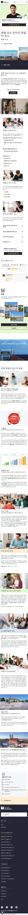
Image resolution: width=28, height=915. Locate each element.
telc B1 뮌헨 (7, 194)
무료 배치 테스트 (11, 478)
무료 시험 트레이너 (5, 873)
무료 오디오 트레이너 (5, 876)
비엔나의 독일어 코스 (5, 842)
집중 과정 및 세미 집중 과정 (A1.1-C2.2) (11, 226)
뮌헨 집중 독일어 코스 (9, 140)
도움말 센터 (3, 827)
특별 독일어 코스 (7, 241)
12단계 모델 (3, 483)
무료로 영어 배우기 (5, 870)
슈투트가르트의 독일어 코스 (7, 850)
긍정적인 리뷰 (12, 525)
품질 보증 (12, 444)
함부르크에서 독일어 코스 (6, 844)
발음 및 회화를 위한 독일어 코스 (10, 231)
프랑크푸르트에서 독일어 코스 (7, 847)
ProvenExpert (15, 434)
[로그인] (17, 2)
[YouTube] (16, 907)
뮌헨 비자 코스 (7, 158)
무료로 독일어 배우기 (5, 867)
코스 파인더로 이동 (13, 24)
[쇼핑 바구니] (14, 2)
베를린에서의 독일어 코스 (6, 836)
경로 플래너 (14, 328)
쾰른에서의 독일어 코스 (6, 853)
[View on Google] (4, 275)
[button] (1, 277)
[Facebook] (2, 907)
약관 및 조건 (3, 891)
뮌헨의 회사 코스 (8, 163)
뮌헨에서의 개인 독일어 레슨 (10, 160)
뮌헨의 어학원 (14, 324)
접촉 (2, 824)
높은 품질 (17, 84)
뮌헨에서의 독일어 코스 (6, 839)
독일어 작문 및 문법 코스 (8, 236)
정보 (2, 899)
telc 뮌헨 (6, 191)
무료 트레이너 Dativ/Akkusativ (7, 878)
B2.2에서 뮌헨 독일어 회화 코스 (11, 151)
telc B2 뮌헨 (7, 196)
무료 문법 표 (3, 881)
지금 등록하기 (13, 92)
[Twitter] (7, 907)
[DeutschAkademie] (5, 2)
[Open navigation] (26, 2)
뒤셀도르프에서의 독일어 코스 (7, 855)
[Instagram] (12, 907)
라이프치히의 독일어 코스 (6, 858)
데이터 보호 (3, 896)
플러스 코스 (6, 165)
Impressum (3, 893)
